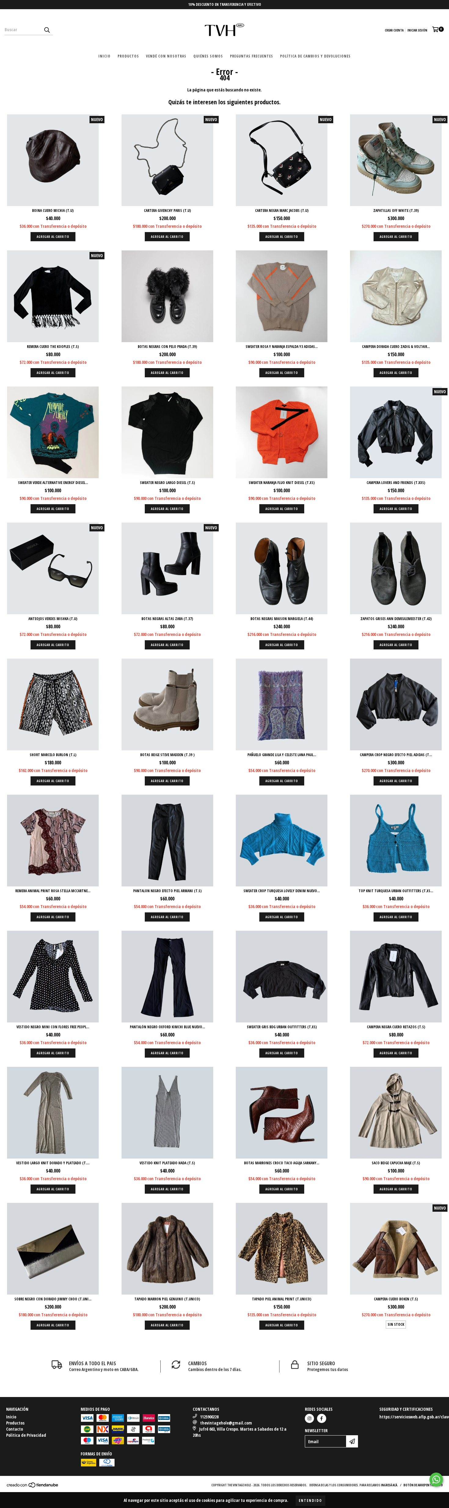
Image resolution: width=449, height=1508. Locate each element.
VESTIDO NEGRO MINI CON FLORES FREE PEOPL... (52, 1026)
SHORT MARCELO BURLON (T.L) (53, 754)
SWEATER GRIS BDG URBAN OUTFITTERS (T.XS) (282, 1026)
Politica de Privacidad (26, 1435)
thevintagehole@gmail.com (226, 1423)
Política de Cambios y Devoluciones (315, 56)
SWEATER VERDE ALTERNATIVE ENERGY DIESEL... (53, 482)
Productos (128, 56)
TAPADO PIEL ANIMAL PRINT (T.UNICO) (281, 1299)
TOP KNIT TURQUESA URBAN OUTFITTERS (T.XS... (396, 890)
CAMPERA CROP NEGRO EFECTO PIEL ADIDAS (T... (396, 754)
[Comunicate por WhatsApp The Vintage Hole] (436, 1480)
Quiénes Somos (208, 56)
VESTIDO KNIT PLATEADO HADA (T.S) (167, 1163)
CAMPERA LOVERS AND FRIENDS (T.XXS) (396, 482)
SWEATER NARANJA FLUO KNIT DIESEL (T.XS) (282, 482)
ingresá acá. (389, 1485)
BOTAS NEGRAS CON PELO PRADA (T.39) (167, 346)
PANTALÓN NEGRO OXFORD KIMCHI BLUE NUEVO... (167, 1026)
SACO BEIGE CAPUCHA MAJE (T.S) (396, 1163)
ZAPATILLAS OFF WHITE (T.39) (396, 210)
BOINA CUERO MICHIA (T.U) (53, 210)
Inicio (104, 56)
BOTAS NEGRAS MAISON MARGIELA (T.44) (281, 618)
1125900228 (209, 1417)
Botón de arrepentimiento (423, 1485)
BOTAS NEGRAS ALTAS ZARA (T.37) (167, 618)
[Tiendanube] (33, 1486)
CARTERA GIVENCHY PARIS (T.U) (167, 210)
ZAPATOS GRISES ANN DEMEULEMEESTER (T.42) (396, 618)
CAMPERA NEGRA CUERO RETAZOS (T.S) (396, 1026)
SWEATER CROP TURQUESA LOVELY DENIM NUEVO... (281, 890)
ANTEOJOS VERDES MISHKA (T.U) (52, 618)
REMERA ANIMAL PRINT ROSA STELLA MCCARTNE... (52, 890)
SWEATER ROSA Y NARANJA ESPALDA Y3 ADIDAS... (282, 346)
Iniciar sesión (417, 30)
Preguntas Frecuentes (251, 56)
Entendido (310, 1500)
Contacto (14, 1429)
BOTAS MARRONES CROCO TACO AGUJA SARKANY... (281, 1163)
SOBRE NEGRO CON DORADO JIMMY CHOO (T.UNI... (52, 1299)
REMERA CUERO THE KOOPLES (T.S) (53, 346)
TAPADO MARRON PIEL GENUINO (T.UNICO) (167, 1299)
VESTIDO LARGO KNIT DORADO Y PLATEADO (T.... (52, 1163)
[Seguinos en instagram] (309, 1418)
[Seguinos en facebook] (321, 1418)
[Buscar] (47, 29)
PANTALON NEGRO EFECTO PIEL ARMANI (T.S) (167, 890)
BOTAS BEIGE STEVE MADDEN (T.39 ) (167, 754)
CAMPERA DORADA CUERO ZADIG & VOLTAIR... (396, 346)
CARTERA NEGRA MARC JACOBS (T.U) (281, 210)
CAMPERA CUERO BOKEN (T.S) (396, 1299)
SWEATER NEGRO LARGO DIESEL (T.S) (167, 482)
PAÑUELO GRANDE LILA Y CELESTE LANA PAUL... (281, 754)
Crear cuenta (394, 30)
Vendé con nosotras (166, 56)
